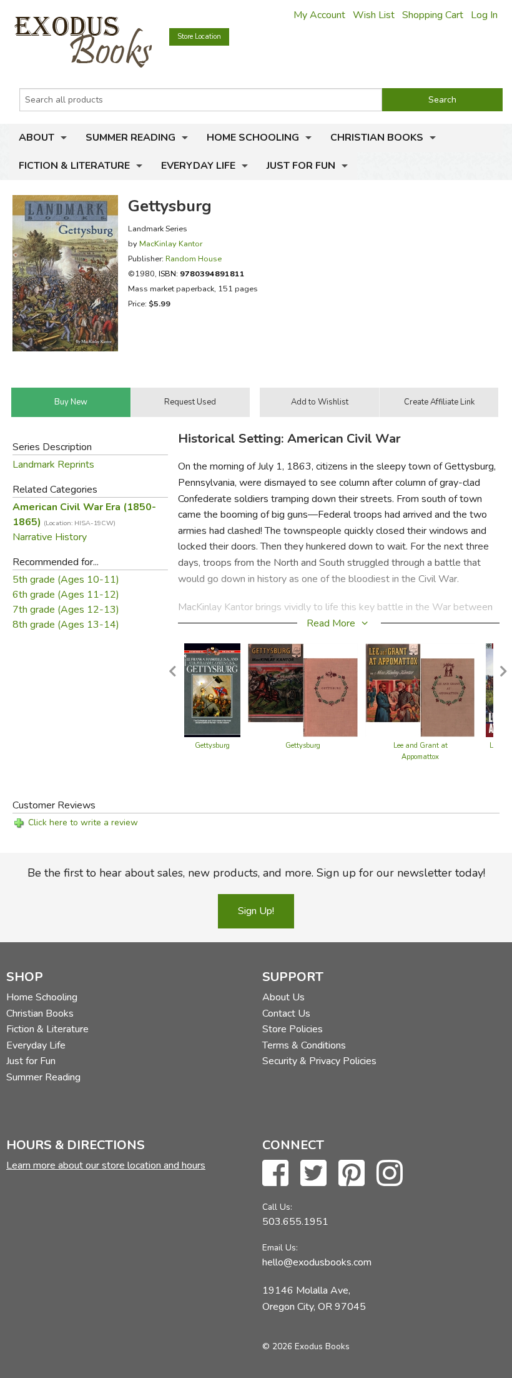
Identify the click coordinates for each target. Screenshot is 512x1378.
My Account (319, 15)
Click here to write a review (83, 822)
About (36, 137)
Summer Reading (130, 137)
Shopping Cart (432, 15)
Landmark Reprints (53, 464)
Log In (484, 15)
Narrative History (49, 537)
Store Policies (292, 1029)
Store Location (199, 36)
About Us (283, 997)
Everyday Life (198, 166)
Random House (193, 258)
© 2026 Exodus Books (306, 1346)
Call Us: (277, 1207)
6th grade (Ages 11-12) (65, 594)
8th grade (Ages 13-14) (65, 624)
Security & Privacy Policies (319, 1061)
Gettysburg (212, 745)
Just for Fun (301, 166)
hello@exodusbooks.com (317, 1262)
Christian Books (376, 137)
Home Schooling (253, 137)
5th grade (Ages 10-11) (65, 579)
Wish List (374, 15)
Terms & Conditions (304, 1045)
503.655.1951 (295, 1222)
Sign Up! (256, 911)
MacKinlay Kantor (170, 243)
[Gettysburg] (212, 690)
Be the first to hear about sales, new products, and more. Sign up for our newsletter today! (256, 872)
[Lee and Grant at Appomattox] (420, 690)
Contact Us (286, 1013)
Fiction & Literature (74, 166)
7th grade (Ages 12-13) (65, 609)
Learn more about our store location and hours (105, 1165)
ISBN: (202, 273)
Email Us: (280, 1248)
